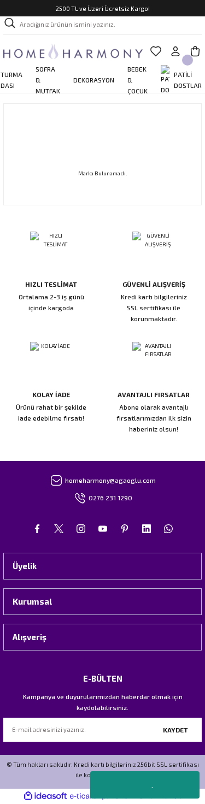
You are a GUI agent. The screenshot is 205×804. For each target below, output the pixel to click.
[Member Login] (175, 51)
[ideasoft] (45, 796)
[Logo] (73, 51)
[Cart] (195, 51)
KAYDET (175, 730)
